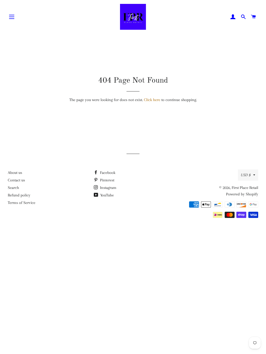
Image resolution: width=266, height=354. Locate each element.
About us (15, 172)
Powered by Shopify (242, 194)
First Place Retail (245, 187)
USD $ (246, 175)
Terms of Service (21, 202)
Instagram (107, 187)
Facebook (107, 172)
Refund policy (19, 195)
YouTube (106, 195)
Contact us (16, 180)
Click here (152, 99)
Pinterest (106, 180)
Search (13, 187)
